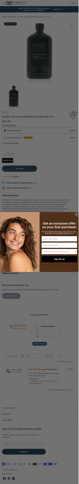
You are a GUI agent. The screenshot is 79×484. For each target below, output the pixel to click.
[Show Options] (74, 251)
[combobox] (57, 251)
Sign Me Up (58, 259)
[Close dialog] (75, 214)
